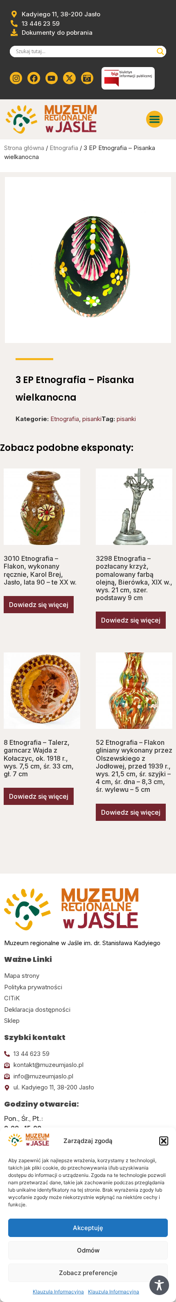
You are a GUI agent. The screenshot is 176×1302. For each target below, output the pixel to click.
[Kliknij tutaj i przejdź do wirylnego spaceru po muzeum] (87, 78)
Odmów (88, 1250)
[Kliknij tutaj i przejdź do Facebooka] (33, 78)
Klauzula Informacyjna (58, 1292)
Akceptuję (88, 1228)
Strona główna (24, 148)
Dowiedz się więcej (38, 605)
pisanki (92, 419)
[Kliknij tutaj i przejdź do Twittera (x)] (69, 78)
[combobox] (84, 51)
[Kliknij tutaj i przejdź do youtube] (51, 78)
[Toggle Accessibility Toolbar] (159, 1285)
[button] (164, 1141)
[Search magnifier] (160, 51)
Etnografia (64, 148)
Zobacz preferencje (88, 1273)
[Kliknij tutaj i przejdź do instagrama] (16, 78)
